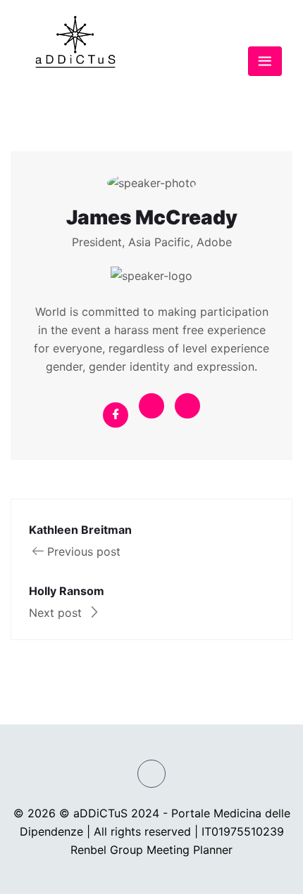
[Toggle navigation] (265, 61)
